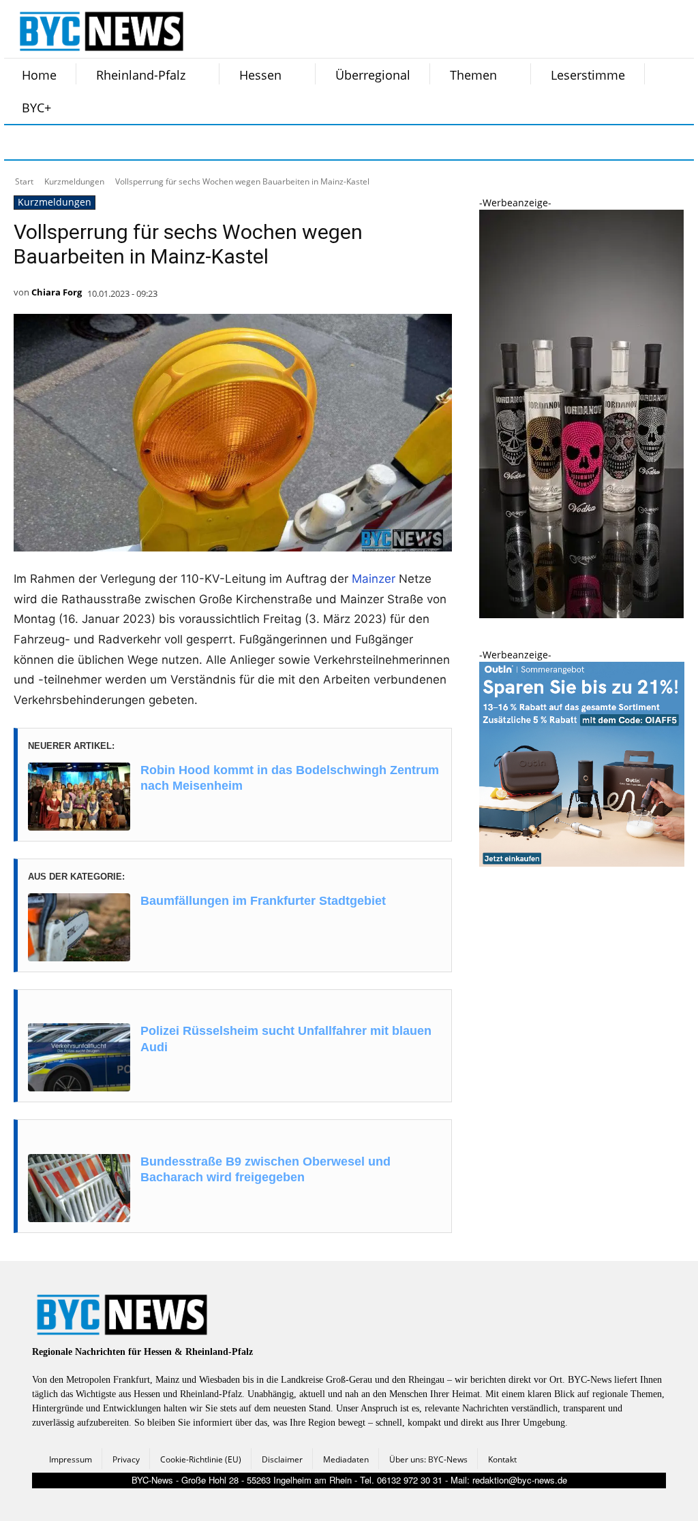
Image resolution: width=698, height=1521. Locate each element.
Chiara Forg (56, 292)
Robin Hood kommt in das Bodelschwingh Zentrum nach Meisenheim (289, 777)
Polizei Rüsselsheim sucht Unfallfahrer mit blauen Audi (285, 1038)
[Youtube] (193, 142)
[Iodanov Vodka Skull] (581, 614)
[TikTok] (125, 142)
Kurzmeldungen (74, 181)
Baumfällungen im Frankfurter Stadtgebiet (263, 901)
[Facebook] (23, 142)
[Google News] (227, 142)
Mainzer (373, 579)
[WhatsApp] (159, 142)
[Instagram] (57, 142)
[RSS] (91, 142)
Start (24, 181)
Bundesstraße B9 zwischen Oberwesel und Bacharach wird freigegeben (265, 1169)
